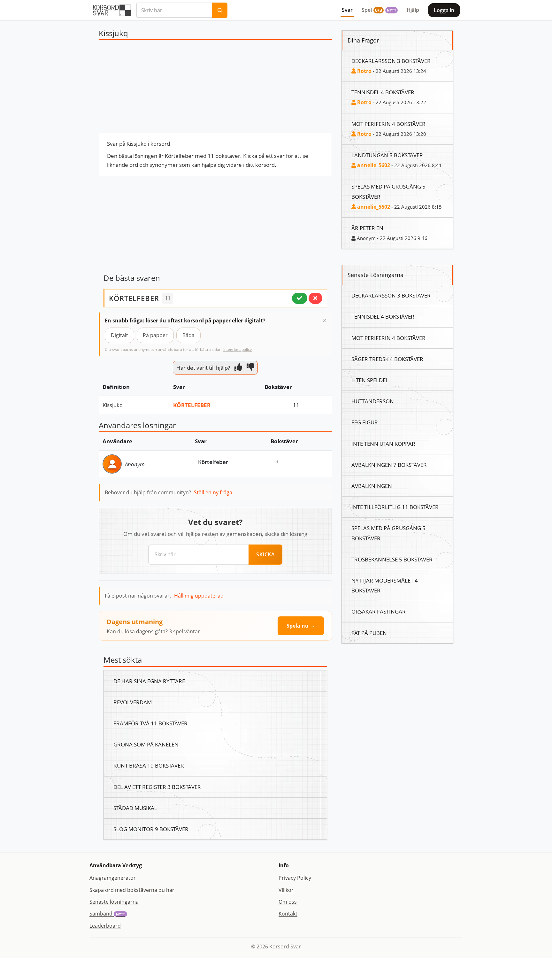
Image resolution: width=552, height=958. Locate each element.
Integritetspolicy (237, 349)
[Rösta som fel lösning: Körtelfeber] (315, 298)
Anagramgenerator (112, 877)
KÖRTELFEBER (134, 298)
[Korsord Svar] (111, 10)
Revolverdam (132, 702)
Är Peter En (367, 228)
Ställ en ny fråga (213, 492)
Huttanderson (372, 401)
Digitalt (119, 335)
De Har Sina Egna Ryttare (149, 681)
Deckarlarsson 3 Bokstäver (391, 61)
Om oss (288, 901)
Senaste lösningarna (114, 901)
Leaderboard (105, 925)
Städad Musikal (135, 808)
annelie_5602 (373, 165)
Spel (379, 9)
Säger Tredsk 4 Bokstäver (387, 359)
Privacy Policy (295, 877)
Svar (347, 9)
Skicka (265, 554)
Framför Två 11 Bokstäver (150, 723)
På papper (155, 335)
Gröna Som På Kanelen (146, 744)
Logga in (444, 10)
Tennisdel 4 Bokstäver (382, 92)
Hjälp (413, 9)
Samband (107, 913)
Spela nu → (301, 625)
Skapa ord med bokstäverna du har (131, 889)
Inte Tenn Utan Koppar (383, 443)
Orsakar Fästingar (378, 611)
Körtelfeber (192, 405)
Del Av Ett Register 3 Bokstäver (157, 787)
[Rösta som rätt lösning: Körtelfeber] (299, 298)
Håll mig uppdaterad (199, 595)
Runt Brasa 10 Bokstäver (148, 765)
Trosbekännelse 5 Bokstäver (392, 559)
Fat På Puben (369, 633)
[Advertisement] (215, 88)
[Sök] (219, 10)
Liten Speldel (369, 380)
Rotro (364, 70)
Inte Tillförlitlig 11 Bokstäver (395, 507)
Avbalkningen (371, 486)
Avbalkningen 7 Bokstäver (389, 464)
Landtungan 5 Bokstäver (387, 155)
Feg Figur (364, 422)
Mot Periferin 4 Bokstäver (388, 123)
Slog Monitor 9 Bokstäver (150, 829)
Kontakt (288, 913)
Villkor (286, 889)
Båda (188, 335)
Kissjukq (113, 405)
